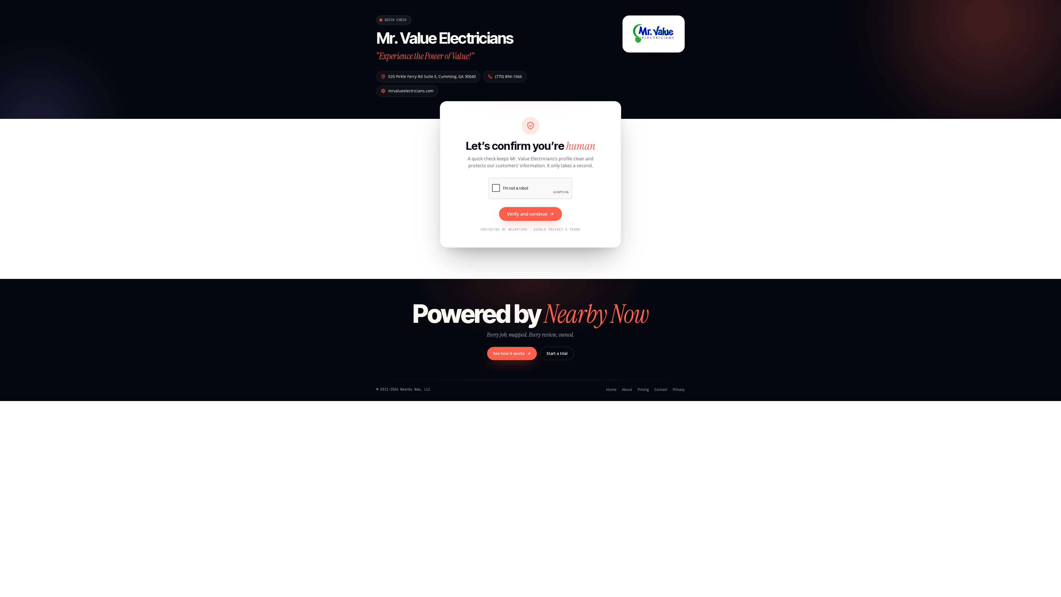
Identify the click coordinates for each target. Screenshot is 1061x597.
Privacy (679, 389)
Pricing (643, 389)
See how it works (509, 353)
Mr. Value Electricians (444, 38)
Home (611, 389)
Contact (660, 389)
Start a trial (557, 353)
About (627, 389)
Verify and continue (527, 214)
